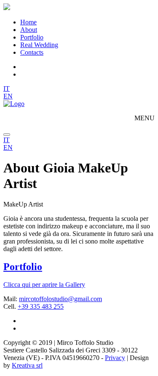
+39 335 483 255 (41, 306)
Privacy (115, 357)
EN (8, 96)
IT (6, 88)
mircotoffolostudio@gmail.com (60, 298)
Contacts (31, 52)
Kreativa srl (27, 365)
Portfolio (31, 37)
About (28, 29)
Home (28, 22)
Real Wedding (39, 44)
